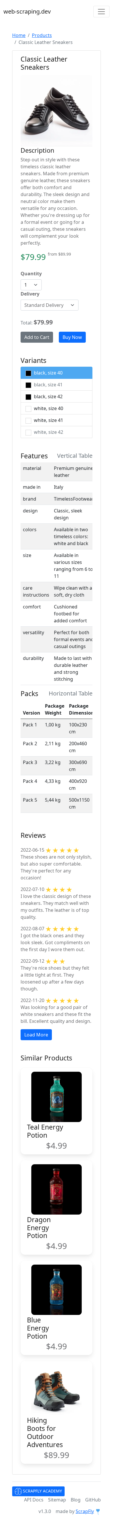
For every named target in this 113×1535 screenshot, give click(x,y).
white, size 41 (48, 420)
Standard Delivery (43, 305)
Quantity (31, 273)
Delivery (30, 294)
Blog (76, 1500)
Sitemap (57, 1500)
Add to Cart (36, 337)
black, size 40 (48, 373)
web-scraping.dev (27, 11)
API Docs (33, 1500)
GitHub (93, 1500)
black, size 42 (48, 396)
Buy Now (72, 337)
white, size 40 (48, 408)
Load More (36, 1035)
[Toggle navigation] (101, 11)
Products (42, 35)
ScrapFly (85, 1511)
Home (18, 35)
